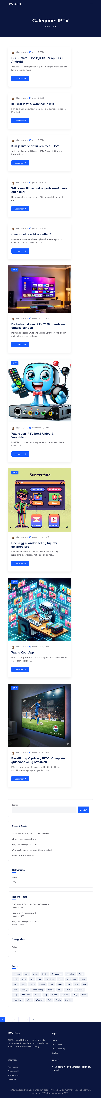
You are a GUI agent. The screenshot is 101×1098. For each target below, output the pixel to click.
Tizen (37, 995)
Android (17, 974)
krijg (51, 984)
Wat (49, 1000)
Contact (55, 1053)
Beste (44, 974)
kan (15, 984)
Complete (70, 974)
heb (24, 979)
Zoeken (15, 805)
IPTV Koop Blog (58, 1049)
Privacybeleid (13, 1071)
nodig (24, 989)
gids (15, 979)
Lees (60, 984)
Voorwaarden (13, 1067)
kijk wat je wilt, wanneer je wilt (32, 104)
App (27, 974)
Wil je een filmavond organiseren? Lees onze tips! (32, 850)
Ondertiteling (37, 989)
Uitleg (54, 995)
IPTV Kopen (57, 1045)
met (84, 984)
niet (15, 989)
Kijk (23, 984)
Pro (59, 989)
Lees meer (19, 78)
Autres (14, 878)
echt (81, 974)
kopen (42, 984)
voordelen (18, 1000)
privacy (50, 989)
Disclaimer (12, 1079)
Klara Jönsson (22, 52)
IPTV (54, 26)
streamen (26, 995)
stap (15, 995)
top (45, 995)
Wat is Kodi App (22, 652)
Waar (29, 1000)
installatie (50, 979)
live (68, 984)
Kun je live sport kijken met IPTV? (35, 146)
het (31, 979)
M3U (76, 984)
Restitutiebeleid (14, 1075)
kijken (32, 984)
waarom (39, 1000)
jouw (83, 979)
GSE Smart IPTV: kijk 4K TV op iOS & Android (30, 834)
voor (84, 995)
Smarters (79, 989)
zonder (68, 1000)
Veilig (75, 995)
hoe (39, 979)
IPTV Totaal (71, 979)
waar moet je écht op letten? (31, 234)
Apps (35, 974)
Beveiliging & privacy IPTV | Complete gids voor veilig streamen (38, 760)
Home (47, 26)
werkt (58, 1000)
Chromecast (57, 974)
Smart (68, 989)
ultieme (65, 995)
